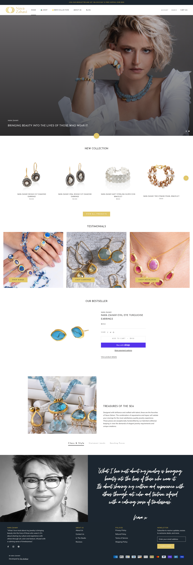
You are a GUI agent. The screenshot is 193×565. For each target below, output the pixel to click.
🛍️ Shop (44, 10)
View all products (96, 179)
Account (164, 10)
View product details (109, 322)
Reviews (79, 507)
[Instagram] (13, 511)
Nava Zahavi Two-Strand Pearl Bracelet (161, 161)
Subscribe (165, 511)
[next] (186, 143)
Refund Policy (120, 499)
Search (174, 10)
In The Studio (81, 503)
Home (33, 10)
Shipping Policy (121, 507)
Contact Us (80, 499)
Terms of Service (121, 503)
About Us (77, 10)
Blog (88, 10)
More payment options (123, 315)
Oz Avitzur (24, 524)
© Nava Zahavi (14, 521)
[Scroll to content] (96, 101)
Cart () (183, 10)
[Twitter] (110, 297)
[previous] (6, 143)
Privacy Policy (120, 495)
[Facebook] (107, 297)
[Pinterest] (113, 297)
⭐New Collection (60, 10)
